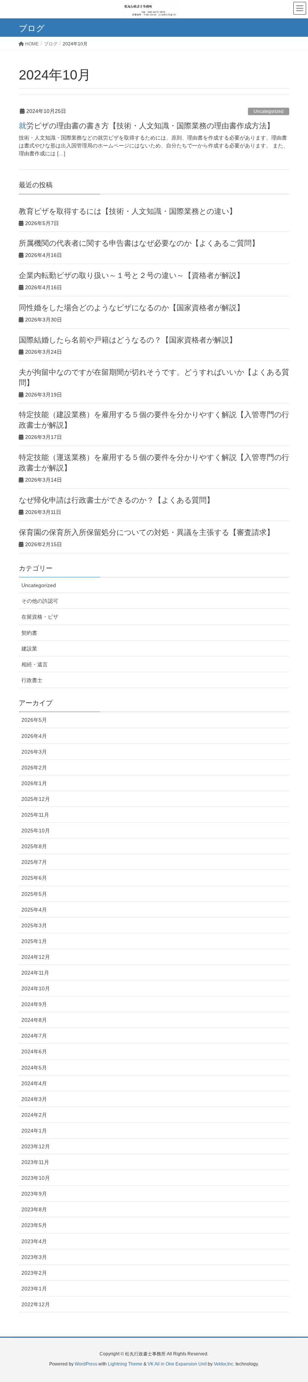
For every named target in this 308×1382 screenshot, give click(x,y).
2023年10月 (35, 1178)
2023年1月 (34, 1289)
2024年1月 (34, 1131)
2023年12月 (35, 1146)
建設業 (29, 649)
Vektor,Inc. (224, 1364)
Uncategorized (269, 111)
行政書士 (31, 680)
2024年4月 (34, 1083)
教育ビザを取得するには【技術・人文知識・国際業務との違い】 (128, 211)
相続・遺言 (34, 664)
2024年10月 (35, 988)
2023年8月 (34, 1209)
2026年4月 (34, 736)
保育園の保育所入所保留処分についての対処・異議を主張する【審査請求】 (146, 532)
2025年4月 (34, 910)
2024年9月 (34, 1004)
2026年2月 (34, 768)
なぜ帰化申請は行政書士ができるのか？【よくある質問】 (116, 500)
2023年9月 (34, 1194)
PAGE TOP (293, 1333)
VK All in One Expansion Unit (177, 1364)
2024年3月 (34, 1099)
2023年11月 (35, 1162)
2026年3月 (34, 752)
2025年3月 (34, 925)
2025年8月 (34, 846)
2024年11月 (35, 973)
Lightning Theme (125, 1364)
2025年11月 (35, 815)
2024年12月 (35, 957)
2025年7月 (34, 862)
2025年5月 (34, 894)
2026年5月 (34, 720)
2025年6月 (34, 878)
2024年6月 (34, 1052)
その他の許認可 (39, 601)
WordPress (86, 1364)
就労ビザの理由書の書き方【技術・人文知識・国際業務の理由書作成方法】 (146, 126)
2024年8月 (34, 1020)
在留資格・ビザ (39, 617)
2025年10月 (35, 831)
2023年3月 (34, 1257)
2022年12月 (35, 1304)
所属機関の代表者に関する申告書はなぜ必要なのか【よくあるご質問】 (139, 243)
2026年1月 (34, 783)
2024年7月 (34, 1036)
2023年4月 (34, 1241)
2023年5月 (34, 1225)
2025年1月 (34, 941)
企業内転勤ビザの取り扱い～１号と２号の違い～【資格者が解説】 (131, 275)
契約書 (29, 633)
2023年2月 (34, 1273)
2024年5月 (34, 1068)
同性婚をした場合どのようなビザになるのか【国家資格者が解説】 (131, 307)
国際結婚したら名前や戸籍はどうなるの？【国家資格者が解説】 (128, 340)
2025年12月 (35, 799)
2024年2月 (34, 1115)
